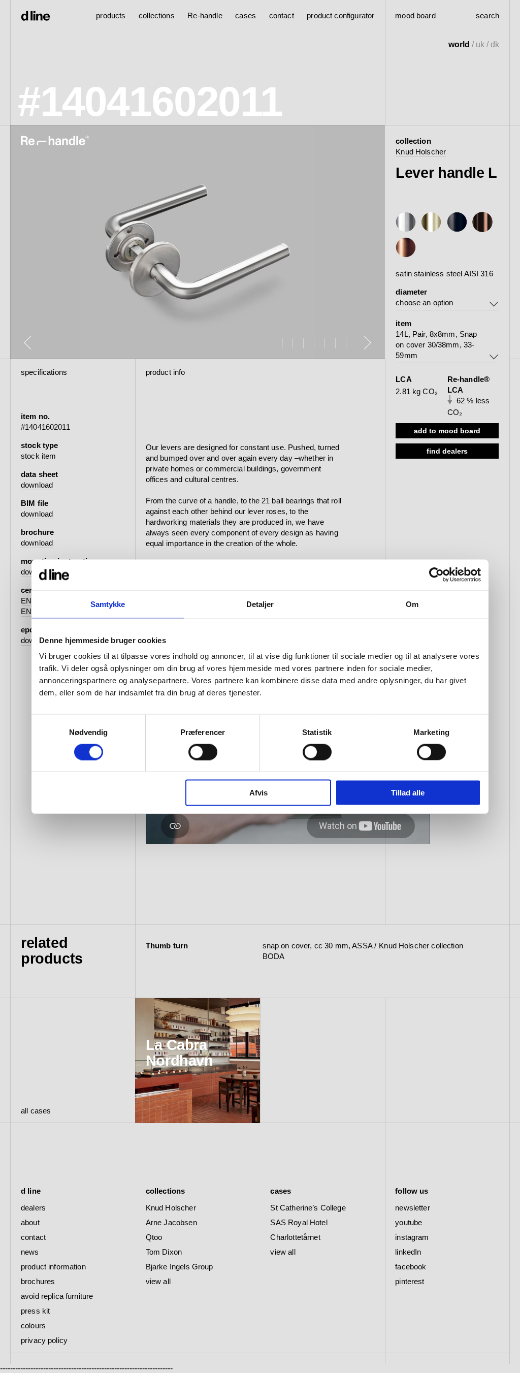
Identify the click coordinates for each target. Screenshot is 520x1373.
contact (33, 1237)
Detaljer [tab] (260, 603)
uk (480, 44)
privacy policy (44, 1340)
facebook (410, 1266)
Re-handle (204, 15)
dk (495, 44)
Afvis (258, 792)
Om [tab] (412, 603)
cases (245, 15)
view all (158, 1281)
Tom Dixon (164, 1252)
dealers (33, 1207)
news (30, 1252)
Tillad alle (408, 792)
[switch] (202, 752)
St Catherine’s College (307, 1207)
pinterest (409, 1281)
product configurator (340, 15)
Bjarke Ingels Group (179, 1266)
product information (53, 1266)
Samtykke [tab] (107, 603)
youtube (408, 1222)
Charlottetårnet (295, 1237)
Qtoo (154, 1237)
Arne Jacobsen (171, 1222)
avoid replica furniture (57, 1296)
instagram (412, 1237)
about (30, 1222)
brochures (38, 1281)
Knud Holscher (421, 151)
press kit (35, 1310)
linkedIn (408, 1252)
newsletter (412, 1207)
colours (33, 1325)
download (37, 485)
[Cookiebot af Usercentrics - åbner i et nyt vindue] (436, 574)
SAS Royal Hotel (298, 1222)
